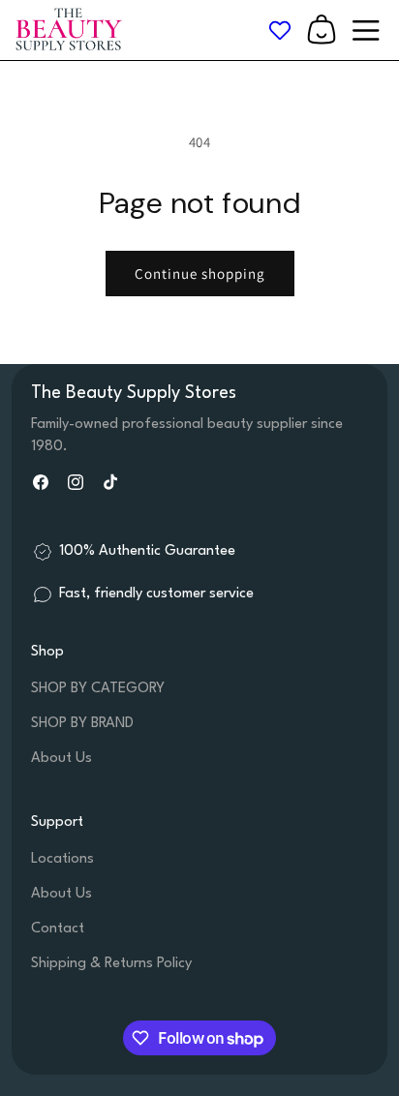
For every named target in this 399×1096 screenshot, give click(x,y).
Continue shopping (200, 273)
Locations (62, 859)
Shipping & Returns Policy (111, 964)
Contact (57, 929)
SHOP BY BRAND (82, 723)
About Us (61, 758)
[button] (321, 30)
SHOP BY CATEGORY (98, 689)
